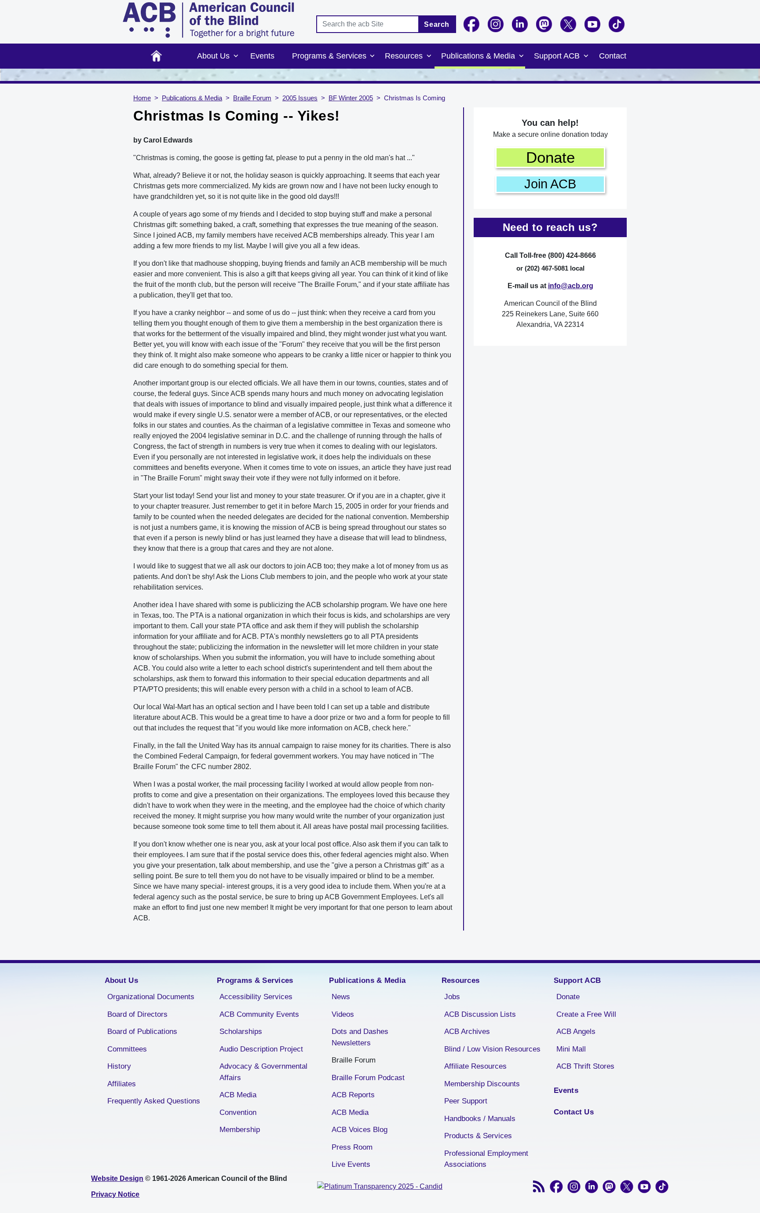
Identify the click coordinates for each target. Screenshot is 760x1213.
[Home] (208, 20)
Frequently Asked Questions (153, 1101)
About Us (213, 55)
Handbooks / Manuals (479, 1118)
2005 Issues (300, 98)
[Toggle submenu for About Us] (236, 56)
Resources (404, 55)
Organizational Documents (150, 997)
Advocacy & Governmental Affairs (263, 1072)
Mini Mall (571, 1049)
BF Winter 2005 (351, 98)
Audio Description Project (261, 1049)
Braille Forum (252, 98)
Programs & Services (329, 55)
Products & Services (478, 1136)
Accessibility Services (255, 997)
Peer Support (465, 1101)
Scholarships (240, 1031)
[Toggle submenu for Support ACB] (586, 56)
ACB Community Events (259, 1014)
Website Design (117, 1178)
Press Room (352, 1147)
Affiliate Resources (475, 1066)
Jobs (452, 997)
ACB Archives (467, 1031)
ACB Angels (576, 1031)
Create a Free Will (586, 1014)
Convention (237, 1112)
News (341, 997)
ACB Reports (353, 1095)
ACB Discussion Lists (480, 1014)
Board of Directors (137, 1014)
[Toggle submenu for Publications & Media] (521, 56)
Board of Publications (142, 1031)
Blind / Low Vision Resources (492, 1049)
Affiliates (121, 1084)
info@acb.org (570, 286)
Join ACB (550, 184)
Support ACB (557, 55)
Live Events (351, 1164)
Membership (239, 1129)
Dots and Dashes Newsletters (360, 1037)
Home (156, 56)
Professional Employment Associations (486, 1159)
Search (436, 24)
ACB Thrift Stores (585, 1066)
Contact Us (574, 1112)
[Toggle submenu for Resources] (429, 56)
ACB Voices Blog (359, 1129)
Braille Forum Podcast (368, 1078)
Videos (343, 1014)
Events (262, 55)
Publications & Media (478, 55)
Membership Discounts (482, 1084)
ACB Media (237, 1095)
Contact (612, 55)
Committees (127, 1049)
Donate (550, 157)
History (119, 1066)
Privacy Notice (115, 1194)
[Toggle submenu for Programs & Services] (372, 56)
